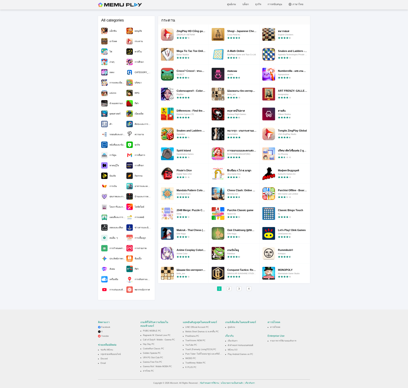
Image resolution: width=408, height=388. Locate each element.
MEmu (120, 5)
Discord (104, 358)
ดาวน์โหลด (275, 327)
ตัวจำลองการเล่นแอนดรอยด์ (240, 345)
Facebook (105, 327)
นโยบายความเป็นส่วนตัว (232, 383)
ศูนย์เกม (231, 4)
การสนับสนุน (275, 4)
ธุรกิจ (258, 4)
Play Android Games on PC (240, 354)
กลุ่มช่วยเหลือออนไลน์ (111, 354)
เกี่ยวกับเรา (232, 341)
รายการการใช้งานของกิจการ (283, 341)
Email (103, 363)
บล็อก (245, 4)
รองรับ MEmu (107, 350)
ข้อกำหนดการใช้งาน (209, 383)
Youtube (105, 336)
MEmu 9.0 (232, 350)
